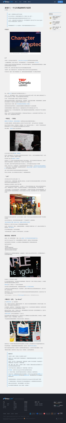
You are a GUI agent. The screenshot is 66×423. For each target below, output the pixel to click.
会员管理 (4, 406)
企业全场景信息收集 (57, 403)
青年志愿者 (41, 403)
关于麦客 (4, 413)
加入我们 (12, 413)
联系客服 (58, 406)
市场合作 (8, 413)
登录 (55, 1)
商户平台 (4, 407)
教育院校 (15, 403)
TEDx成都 (36, 403)
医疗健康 (15, 407)
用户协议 (16, 413)
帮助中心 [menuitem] (29, 1)
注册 (60, 1)
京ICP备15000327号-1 (20, 418)
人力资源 (15, 406)
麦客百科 (55, 406)
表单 (4, 403)
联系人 (8, 403)
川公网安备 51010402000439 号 (30, 418)
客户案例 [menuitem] (25, 1)
